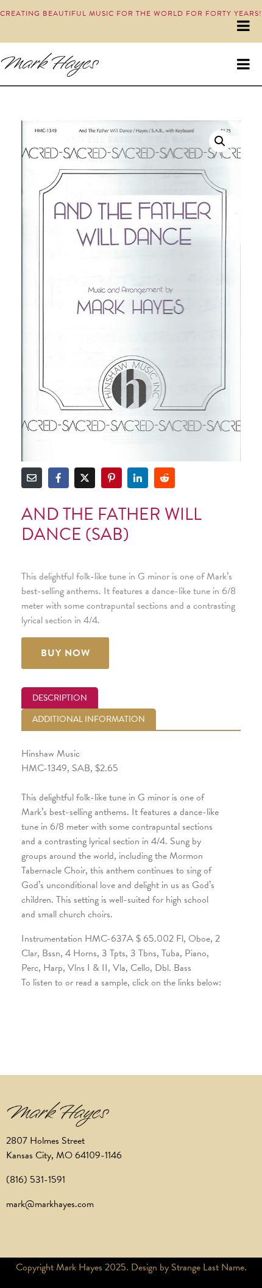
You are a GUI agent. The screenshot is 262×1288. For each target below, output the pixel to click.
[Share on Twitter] (84, 477)
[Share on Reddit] (164, 477)
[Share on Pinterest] (111, 477)
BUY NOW (65, 653)
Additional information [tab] (88, 719)
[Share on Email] (31, 477)
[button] (220, 141)
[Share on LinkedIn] (137, 477)
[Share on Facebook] (58, 477)
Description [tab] (59, 697)
